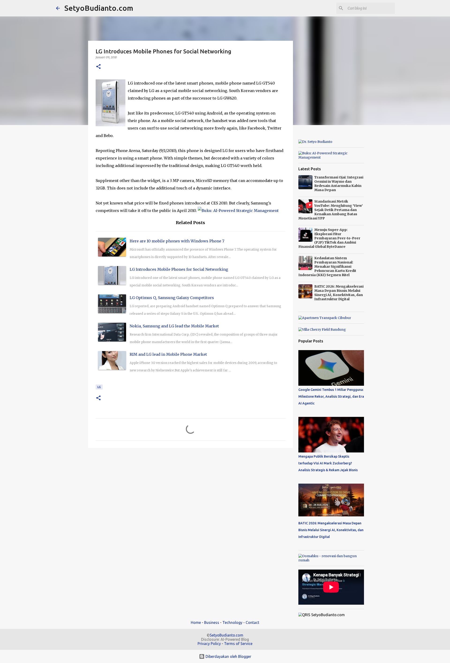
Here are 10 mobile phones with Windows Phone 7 (177, 241)
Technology (232, 622)
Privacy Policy (209, 643)
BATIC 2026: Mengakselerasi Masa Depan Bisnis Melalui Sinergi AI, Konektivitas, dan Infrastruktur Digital (339, 292)
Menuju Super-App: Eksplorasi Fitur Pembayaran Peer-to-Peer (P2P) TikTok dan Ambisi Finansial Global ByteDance (329, 238)
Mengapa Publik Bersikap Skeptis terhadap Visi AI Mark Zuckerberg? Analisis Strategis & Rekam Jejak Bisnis (328, 463)
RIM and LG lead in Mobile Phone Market (168, 354)
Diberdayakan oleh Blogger (228, 656)
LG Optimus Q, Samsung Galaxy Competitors (172, 297)
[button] (98, 67)
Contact (252, 622)
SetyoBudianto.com (98, 8)
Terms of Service (238, 643)
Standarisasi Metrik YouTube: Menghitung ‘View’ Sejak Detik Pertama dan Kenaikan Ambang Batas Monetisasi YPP (330, 209)
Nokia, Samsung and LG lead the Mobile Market (174, 326)
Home (196, 622)
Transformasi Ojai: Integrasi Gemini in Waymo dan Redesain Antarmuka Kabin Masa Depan (338, 183)
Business (211, 622)
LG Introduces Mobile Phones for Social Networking (179, 269)
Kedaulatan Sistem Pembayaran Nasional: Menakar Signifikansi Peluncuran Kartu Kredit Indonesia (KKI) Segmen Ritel (327, 266)
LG (99, 387)
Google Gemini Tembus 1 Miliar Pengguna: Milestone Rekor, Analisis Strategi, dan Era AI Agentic (331, 396)
